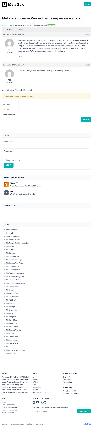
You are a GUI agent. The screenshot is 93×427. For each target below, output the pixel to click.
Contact (35, 390)
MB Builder (10, 250)
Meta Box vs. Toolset (71, 393)
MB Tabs (9, 313)
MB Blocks (10, 246)
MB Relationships (12, 297)
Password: (6, 109)
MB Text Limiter (12, 327)
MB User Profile (12, 343)
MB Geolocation (12, 286)
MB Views (10, 347)
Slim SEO (66, 377)
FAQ (34, 385)
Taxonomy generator (10, 410)
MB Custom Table (12, 266)
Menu (87, 4)
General (11, 25)
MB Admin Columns (13, 240)
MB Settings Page (13, 307)
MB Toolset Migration (14, 330)
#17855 (87, 34)
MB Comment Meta (13, 256)
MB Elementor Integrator (15, 273)
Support (4, 25)
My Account (37, 379)
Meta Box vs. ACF (69, 391)
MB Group (10, 290)
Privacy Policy (24, 424)
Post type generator (9, 407)
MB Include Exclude (13, 293)
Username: (6, 104)
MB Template (11, 317)
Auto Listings (67, 382)
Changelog (37, 387)
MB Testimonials (12, 323)
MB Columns (10, 253)
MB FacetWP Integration (15, 277)
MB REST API (11, 300)
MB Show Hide (11, 310)
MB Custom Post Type (14, 263)
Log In (86, 119)
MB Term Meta (11, 320)
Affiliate (35, 382)
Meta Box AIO (11, 353)
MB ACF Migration (13, 236)
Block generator (8, 412)
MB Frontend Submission (15, 283)
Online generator (8, 405)
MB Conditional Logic (14, 260)
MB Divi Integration (13, 270)
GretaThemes (68, 379)
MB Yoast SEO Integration (15, 350)
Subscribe (84, 411)
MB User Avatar (12, 337)
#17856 (87, 65)
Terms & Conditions (36, 424)
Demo (4, 402)
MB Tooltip (10, 333)
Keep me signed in (11, 114)
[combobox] (46, 212)
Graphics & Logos (39, 392)
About (35, 377)
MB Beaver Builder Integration (17, 243)
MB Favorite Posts (13, 280)
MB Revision (10, 303)
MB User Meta (11, 340)
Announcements (12, 230)
